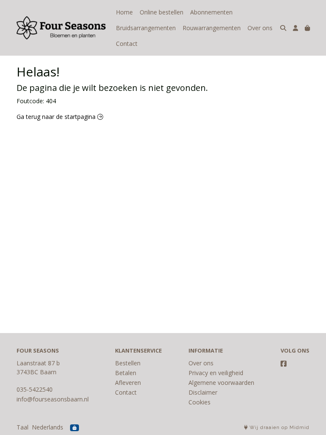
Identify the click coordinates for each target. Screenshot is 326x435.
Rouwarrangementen (212, 28)
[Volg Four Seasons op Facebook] (284, 363)
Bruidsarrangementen (146, 28)
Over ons (260, 28)
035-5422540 (35, 389)
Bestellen (128, 363)
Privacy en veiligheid (215, 373)
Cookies (199, 402)
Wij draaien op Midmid (278, 427)
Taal (22, 427)
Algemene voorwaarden (221, 383)
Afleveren (128, 383)
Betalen (125, 373)
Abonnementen (211, 12)
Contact (127, 44)
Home (124, 12)
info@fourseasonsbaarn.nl (53, 399)
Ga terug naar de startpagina (57, 117)
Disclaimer (202, 392)
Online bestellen (161, 12)
